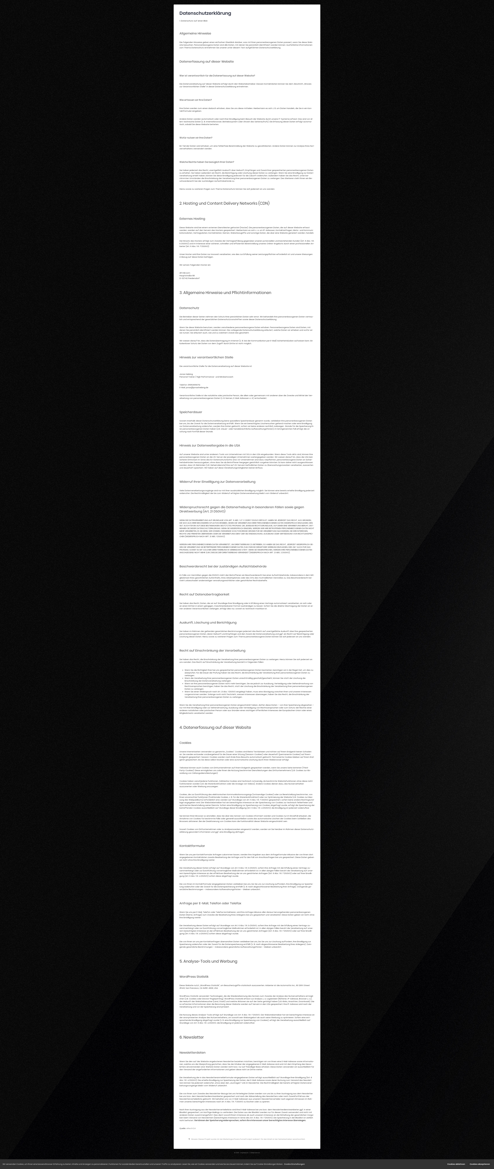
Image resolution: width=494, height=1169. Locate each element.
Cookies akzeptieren (480, 1164)
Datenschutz (255, 1153)
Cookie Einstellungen (294, 1164)
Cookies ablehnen (456, 1164)
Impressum (244, 1153)
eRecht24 (191, 1128)
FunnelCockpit (246, 1139)
